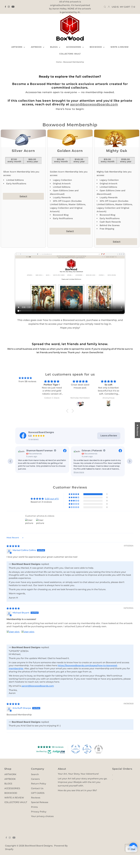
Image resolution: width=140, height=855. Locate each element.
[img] (25, 378)
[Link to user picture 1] (13, 636)
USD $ (115, 7)
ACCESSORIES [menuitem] (74, 47)
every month (14, 160)
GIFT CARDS (37, 793)
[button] (79, 472)
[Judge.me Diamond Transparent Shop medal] (87, 749)
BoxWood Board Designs (38, 845)
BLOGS (8, 783)
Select (23, 196)
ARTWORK (10, 774)
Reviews (35, 797)
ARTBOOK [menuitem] (36, 47)
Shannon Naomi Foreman (39, 450)
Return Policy (38, 783)
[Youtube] (13, 7)
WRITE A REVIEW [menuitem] (119, 47)
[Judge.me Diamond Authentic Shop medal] (75, 749)
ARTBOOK (10, 779)
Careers (35, 779)
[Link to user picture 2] (27, 636)
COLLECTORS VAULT (15, 802)
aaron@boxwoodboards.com (94, 104)
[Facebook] (5, 7)
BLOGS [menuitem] (54, 47)
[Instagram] (8, 7)
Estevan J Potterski (92, 450)
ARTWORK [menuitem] (17, 47)
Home (59, 62)
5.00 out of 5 (52, 498)
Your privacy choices (42, 816)
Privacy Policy (38, 811)
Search (35, 774)
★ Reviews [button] (137, 430)
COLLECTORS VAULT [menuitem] (70, 54)
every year (32, 160)
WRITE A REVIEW (14, 797)
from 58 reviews (27, 381)
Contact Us (37, 788)
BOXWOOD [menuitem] (96, 47)
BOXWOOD (10, 793)
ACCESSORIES (12, 788)
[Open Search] (105, 7)
